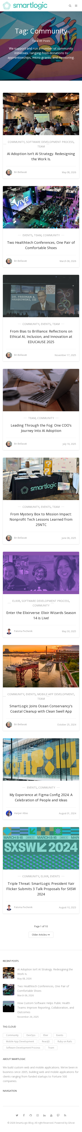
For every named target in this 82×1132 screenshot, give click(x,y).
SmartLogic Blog (24, 1122)
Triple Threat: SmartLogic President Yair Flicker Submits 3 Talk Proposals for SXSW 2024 (41, 888)
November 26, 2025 (28, 1016)
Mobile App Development (55, 694)
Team (41, 146)
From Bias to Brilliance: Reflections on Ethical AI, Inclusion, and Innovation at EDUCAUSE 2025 (41, 336)
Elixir (16, 601)
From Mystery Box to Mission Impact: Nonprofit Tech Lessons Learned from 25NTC (41, 519)
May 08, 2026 (24, 978)
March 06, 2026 (25, 995)
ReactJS (46, 1041)
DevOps (31, 1035)
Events (27, 235)
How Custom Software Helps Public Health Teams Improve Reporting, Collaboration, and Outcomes (45, 1007)
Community (16, 142)
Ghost (71, 1122)
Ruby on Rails (65, 1041)
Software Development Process (50, 142)
